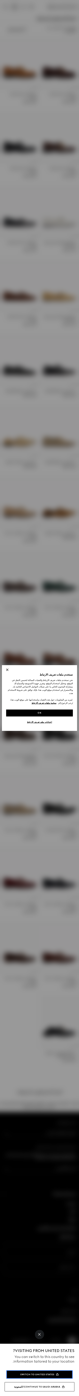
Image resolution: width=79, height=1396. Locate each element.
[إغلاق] (7, 670)
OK (39, 712)
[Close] (39, 1334)
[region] (39, 698)
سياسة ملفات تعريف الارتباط (44, 703)
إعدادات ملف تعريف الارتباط (39, 722)
